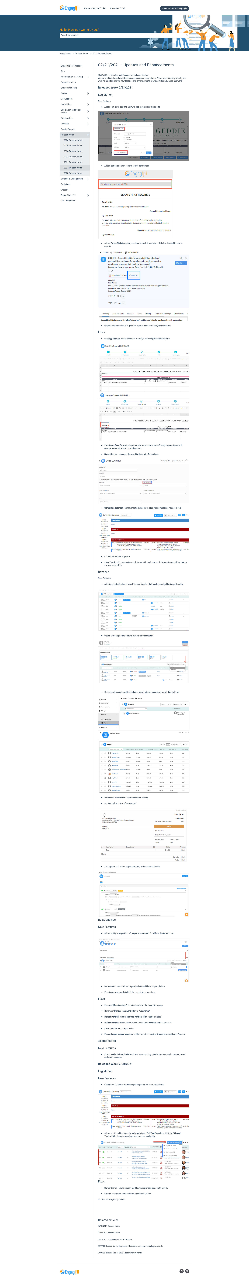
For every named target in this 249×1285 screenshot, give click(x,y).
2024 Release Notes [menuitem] (73, 151)
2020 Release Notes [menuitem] (73, 173)
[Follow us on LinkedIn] (181, 1271)
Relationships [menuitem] (67, 118)
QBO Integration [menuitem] (68, 200)
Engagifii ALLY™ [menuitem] (68, 195)
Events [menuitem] (64, 93)
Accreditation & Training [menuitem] (72, 77)
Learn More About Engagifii (174, 8)
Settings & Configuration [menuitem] (72, 179)
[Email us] (187, 1271)
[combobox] (122, 35)
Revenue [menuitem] (65, 124)
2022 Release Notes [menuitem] (73, 162)
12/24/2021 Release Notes (109, 1226)
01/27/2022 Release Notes (109, 1233)
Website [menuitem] (64, 190)
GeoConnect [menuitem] (66, 99)
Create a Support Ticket (95, 8)
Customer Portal (117, 8)
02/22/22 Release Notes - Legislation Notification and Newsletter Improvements (130, 1246)
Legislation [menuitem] (66, 104)
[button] (88, 77)
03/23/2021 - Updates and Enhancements (115, 1239)
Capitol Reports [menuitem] (68, 129)
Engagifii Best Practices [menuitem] (71, 66)
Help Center (65, 53)
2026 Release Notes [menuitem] (73, 140)
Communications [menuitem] (68, 82)
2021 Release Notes (102, 53)
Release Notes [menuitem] (67, 135)
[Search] (186, 35)
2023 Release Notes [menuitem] (73, 156)
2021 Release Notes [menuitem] (73, 168)
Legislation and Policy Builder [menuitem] (71, 111)
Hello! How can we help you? (79, 30)
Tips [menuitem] (63, 71)
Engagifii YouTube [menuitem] (69, 88)
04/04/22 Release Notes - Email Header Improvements (120, 1253)
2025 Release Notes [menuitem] (73, 145)
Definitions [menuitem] (66, 184)
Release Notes (81, 53)
